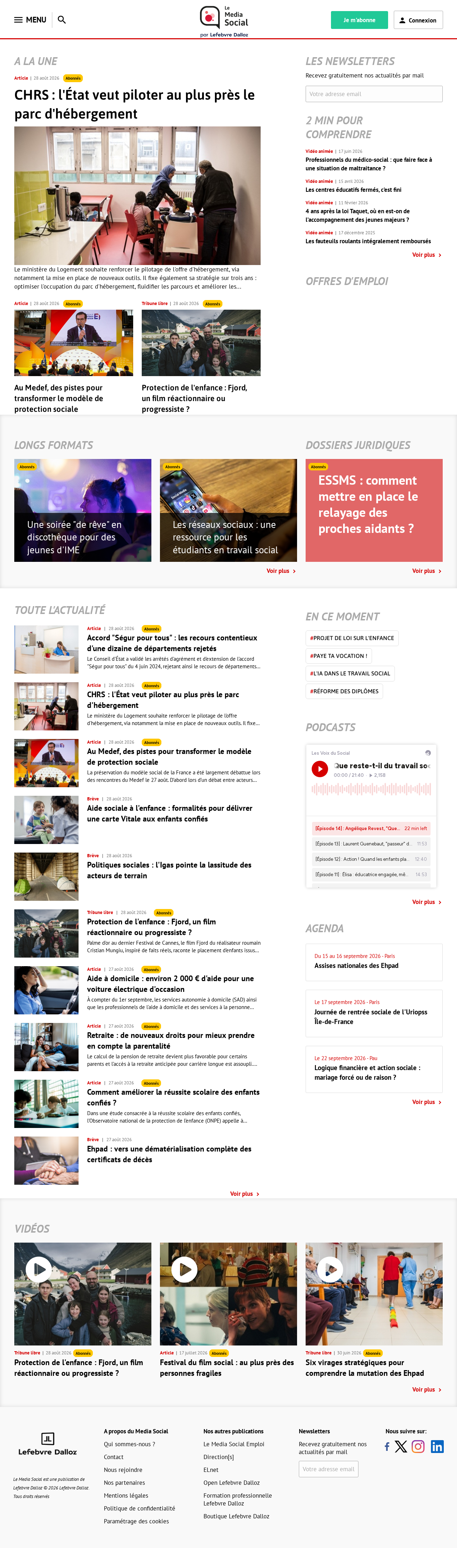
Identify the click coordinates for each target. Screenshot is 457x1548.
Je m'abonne (360, 20)
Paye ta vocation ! (338, 656)
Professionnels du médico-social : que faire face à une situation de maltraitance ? (369, 164)
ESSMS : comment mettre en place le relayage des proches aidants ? (368, 503)
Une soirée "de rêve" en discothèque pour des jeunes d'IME (74, 537)
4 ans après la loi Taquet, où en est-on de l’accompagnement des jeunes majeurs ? (358, 215)
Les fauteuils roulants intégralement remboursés (368, 241)
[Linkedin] (435, 1446)
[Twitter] (403, 1446)
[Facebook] (387, 1446)
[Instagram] (418, 1446)
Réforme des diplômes (344, 691)
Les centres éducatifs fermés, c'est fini (354, 190)
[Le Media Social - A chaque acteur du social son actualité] (224, 22)
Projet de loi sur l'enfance (352, 638)
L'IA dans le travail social (350, 673)
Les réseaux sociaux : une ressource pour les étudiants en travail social (225, 537)
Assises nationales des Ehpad (356, 965)
